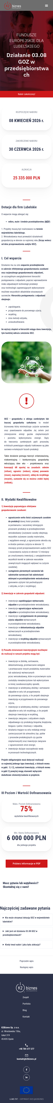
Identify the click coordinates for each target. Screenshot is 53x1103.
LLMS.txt (14, 1099)
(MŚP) (47, 221)
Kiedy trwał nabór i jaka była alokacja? (22, 944)
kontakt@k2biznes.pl (26, 1059)
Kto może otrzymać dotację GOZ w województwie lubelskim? (26, 919)
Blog (25, 1010)
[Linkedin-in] (26, 1077)
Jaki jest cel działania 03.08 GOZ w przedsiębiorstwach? (20, 933)
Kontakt (26, 1016)
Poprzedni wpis (26, 961)
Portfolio (27, 1003)
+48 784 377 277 (26, 1049)
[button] (46, 5)
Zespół (26, 997)
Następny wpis (26, 967)
